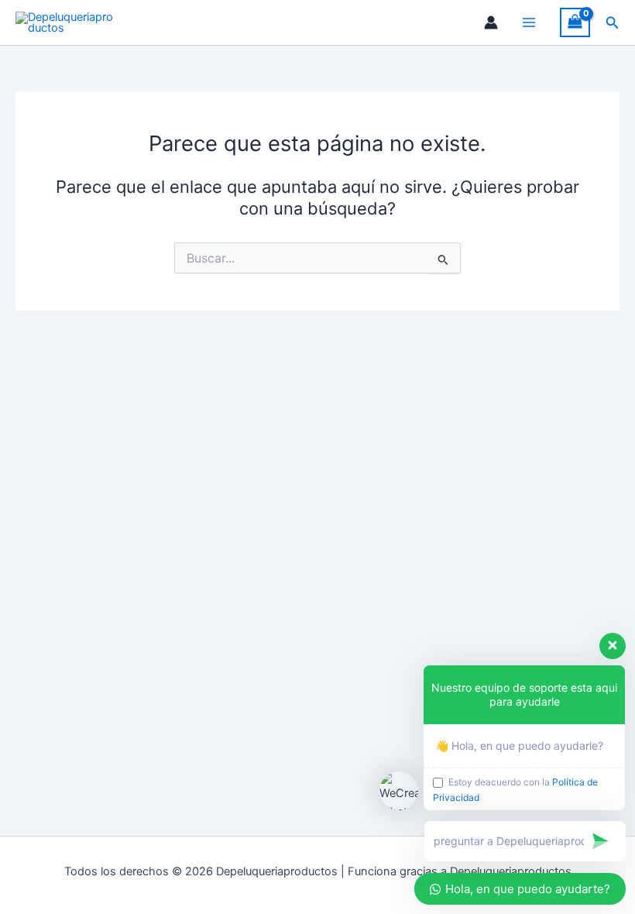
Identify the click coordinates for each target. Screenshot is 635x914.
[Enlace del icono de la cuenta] (491, 22)
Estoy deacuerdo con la (515, 789)
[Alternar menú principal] (528, 22)
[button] (613, 23)
